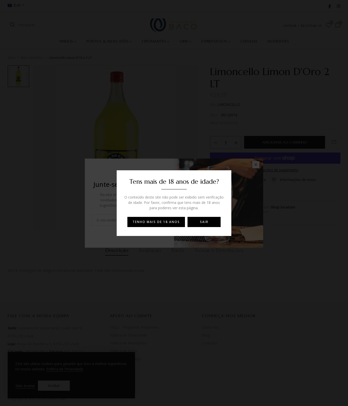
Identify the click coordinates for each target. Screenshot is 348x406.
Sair (204, 222)
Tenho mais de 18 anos (156, 222)
